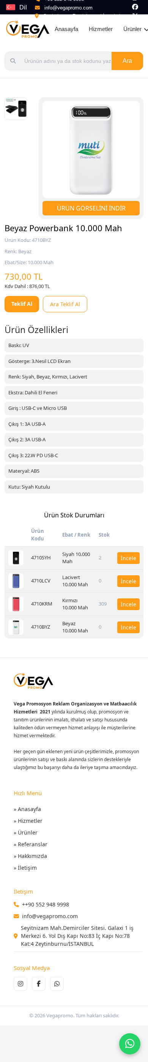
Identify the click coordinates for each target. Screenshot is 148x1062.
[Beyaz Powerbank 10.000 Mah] (16, 627)
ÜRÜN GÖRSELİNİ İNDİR (91, 208)
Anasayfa (66, 29)
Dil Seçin (27, 9)
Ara (127, 61)
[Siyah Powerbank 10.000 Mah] (16, 557)
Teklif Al (21, 303)
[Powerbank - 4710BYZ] (16, 108)
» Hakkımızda (30, 856)
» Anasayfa (27, 809)
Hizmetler (101, 29)
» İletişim (25, 867)
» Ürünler (26, 832)
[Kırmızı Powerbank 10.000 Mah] (16, 604)
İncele (128, 558)
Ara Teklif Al (65, 304)
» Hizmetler (28, 820)
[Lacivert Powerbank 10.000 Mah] (16, 581)
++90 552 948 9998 (45, 904)
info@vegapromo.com (68, 8)
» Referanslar (30, 844)
